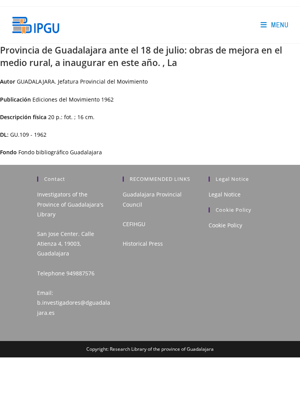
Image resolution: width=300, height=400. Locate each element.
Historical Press (143, 243)
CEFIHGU (134, 224)
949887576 (80, 273)
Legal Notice (225, 194)
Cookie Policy (225, 225)
